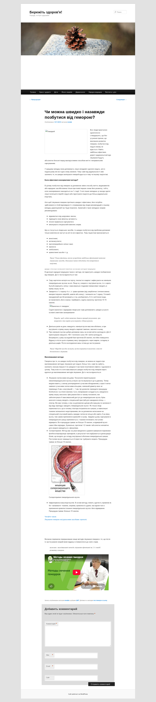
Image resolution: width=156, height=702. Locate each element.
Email (49, 666)
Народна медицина (95, 92)
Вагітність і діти (110, 92)
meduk (69, 122)
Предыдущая (35, 99)
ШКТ (77, 600)
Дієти (56, 92)
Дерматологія (80, 92)
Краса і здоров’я (45, 92)
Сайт (48, 677)
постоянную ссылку (100, 600)
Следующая (121, 99)
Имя (49, 655)
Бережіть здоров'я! (46, 11)
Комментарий (51, 624)
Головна (33, 92)
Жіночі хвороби (67, 92)
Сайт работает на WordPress (78, 694)
